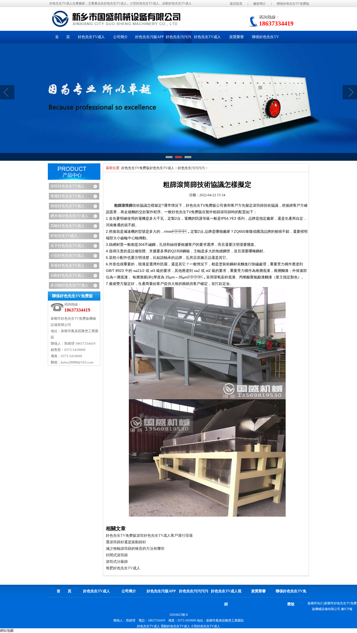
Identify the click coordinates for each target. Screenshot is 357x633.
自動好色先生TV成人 (67, 275)
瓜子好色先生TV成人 (67, 246)
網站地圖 (7, 630)
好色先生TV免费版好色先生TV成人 (147, 168)
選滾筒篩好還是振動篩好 (126, 542)
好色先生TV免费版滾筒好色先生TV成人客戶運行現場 (149, 536)
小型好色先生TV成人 (67, 256)
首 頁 (62, 37)
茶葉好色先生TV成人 (67, 265)
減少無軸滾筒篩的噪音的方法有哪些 (135, 549)
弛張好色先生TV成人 (67, 206)
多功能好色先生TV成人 (69, 285)
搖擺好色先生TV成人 (67, 196)
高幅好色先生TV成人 (67, 226)
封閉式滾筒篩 (117, 555)
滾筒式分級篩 (117, 562)
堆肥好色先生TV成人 (123, 568)
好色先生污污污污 (191, 168)
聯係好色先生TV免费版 (293, 3)
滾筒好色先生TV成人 (67, 186)
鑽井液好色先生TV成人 (69, 216)
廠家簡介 (259, 3)
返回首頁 (236, 3)
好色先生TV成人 (63, 236)
